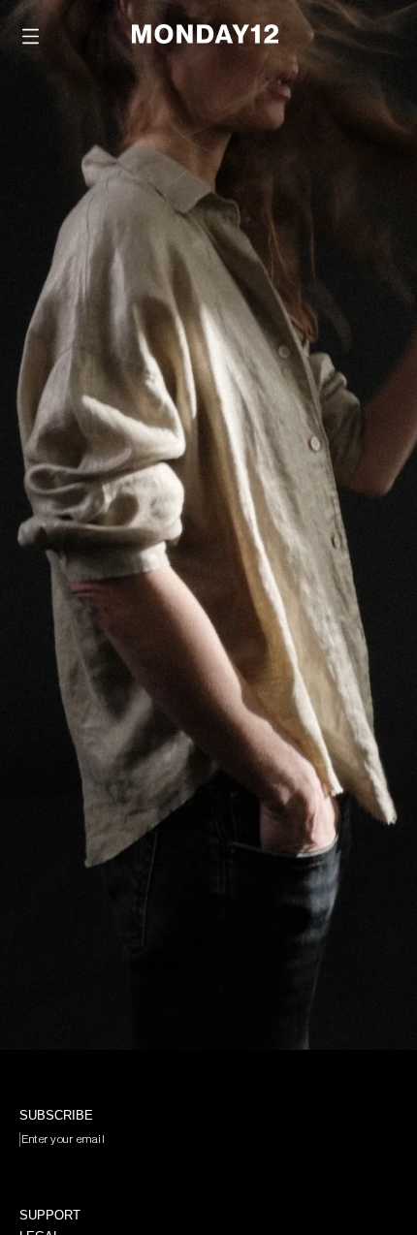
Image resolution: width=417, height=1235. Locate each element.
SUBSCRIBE (81, 1177)
